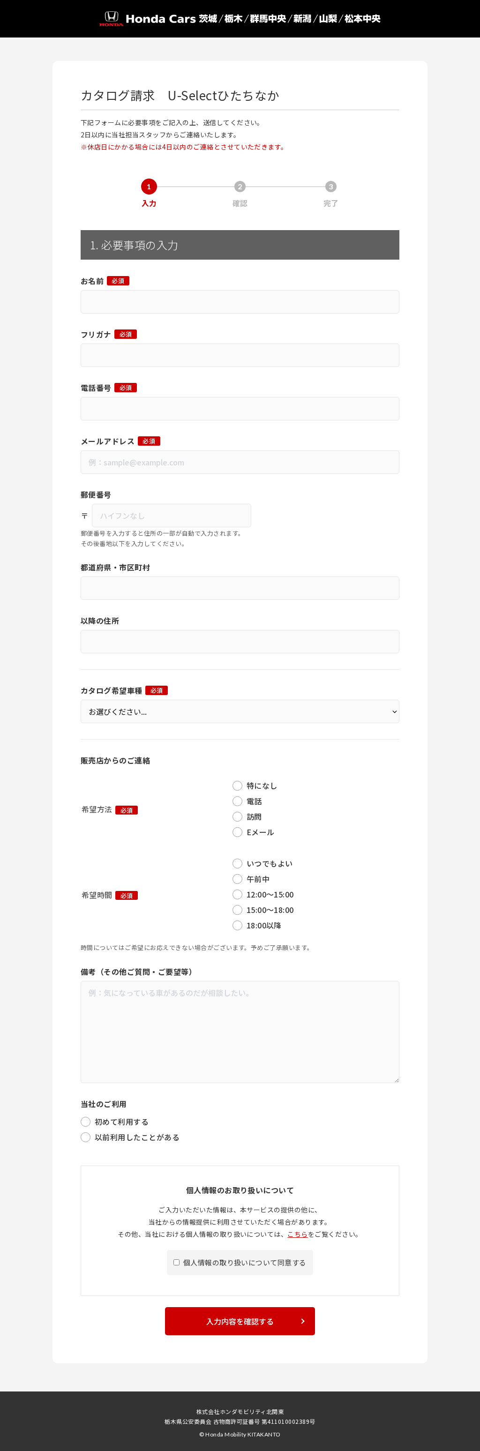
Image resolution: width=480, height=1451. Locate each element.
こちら (297, 1234)
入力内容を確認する (240, 1321)
